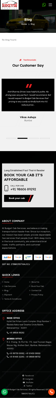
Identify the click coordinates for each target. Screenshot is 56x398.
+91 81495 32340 (16, 357)
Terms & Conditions (12, 299)
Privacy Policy (37, 295)
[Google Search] (38, 257)
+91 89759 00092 (16, 353)
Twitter (29, 386)
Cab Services (10, 286)
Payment (8, 295)
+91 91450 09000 (32, 353)
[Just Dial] (7, 257)
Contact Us (36, 291)
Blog (6, 291)
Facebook (29, 376)
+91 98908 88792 (33, 357)
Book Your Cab (37, 286)
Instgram (29, 379)
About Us (35, 282)
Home (24, 24)
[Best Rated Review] (28, 257)
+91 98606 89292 (23, 189)
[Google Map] (18, 257)
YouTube (29, 382)
